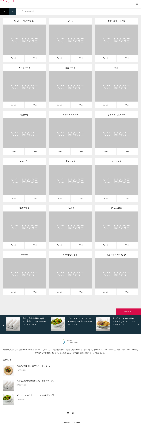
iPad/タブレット (70, 255)
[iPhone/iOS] (112, 230)
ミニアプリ (116, 161)
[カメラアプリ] (20, 90)
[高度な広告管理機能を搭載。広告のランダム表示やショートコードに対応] (8, 385)
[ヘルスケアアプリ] (66, 137)
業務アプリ (24, 208)
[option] (28, 324)
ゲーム (70, 21)
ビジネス (70, 208)
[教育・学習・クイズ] (112, 43)
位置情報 (24, 115)
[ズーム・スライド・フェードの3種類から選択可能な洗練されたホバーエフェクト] (8, 399)
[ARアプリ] (20, 183)
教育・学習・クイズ (116, 21)
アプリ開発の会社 (24, 37)
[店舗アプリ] (66, 183)
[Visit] (28, 43)
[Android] (20, 277)
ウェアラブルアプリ (116, 115)
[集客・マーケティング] (112, 277)
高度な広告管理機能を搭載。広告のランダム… (37, 381)
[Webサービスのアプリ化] (20, 43)
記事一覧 (127, 311)
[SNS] (112, 90)
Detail (13, 58)
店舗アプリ (70, 161)
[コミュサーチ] (70, 343)
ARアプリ (24, 161)
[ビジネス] (66, 230)
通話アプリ (70, 68)
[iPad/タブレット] (66, 277)
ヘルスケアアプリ (70, 115)
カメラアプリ (24, 68)
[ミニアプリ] (112, 183)
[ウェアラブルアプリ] (112, 137)
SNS (116, 68)
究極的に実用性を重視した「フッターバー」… (37, 366)
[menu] (137, 4)
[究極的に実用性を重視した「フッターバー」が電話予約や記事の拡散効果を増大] (8, 370)
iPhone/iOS (116, 208)
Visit (35, 58)
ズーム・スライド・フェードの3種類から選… (36, 395)
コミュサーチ (7, 1)
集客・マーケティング (116, 255)
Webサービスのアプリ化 (24, 21)
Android (24, 255)
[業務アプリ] (20, 230)
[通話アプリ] (66, 90)
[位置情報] (20, 137)
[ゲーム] (66, 43)
